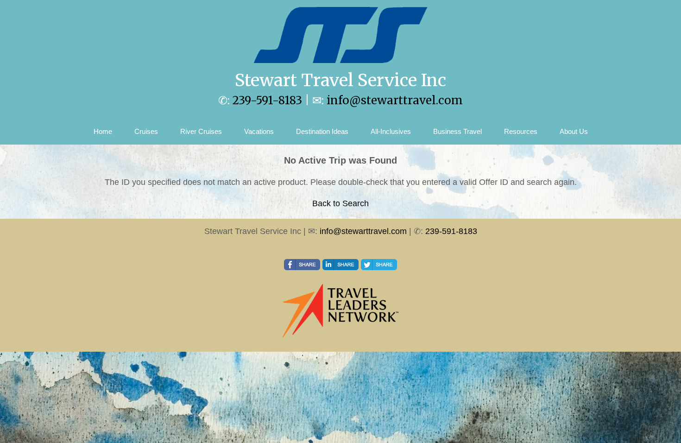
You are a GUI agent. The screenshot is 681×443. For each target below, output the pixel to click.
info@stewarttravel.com (395, 100)
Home (103, 131)
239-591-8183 (267, 100)
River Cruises (201, 131)
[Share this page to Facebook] (302, 264)
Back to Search (340, 203)
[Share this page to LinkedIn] (340, 264)
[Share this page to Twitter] (379, 264)
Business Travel (457, 131)
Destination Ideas (322, 131)
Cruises (146, 131)
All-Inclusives (391, 131)
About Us (574, 131)
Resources (520, 131)
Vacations (259, 131)
